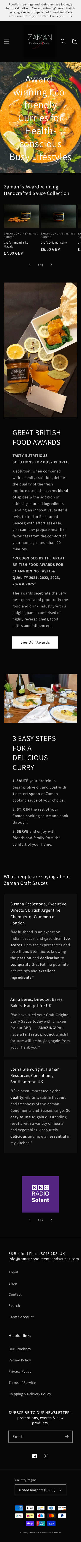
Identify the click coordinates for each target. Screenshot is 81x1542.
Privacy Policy (20, 1371)
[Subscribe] (66, 1436)
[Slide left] (30, 265)
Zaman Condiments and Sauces (45, 1532)
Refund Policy (20, 1360)
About (14, 1272)
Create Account (21, 1316)
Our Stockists (20, 1348)
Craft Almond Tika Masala (16, 244)
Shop (13, 1283)
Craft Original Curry (54, 242)
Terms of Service (22, 1382)
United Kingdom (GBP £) (37, 1490)
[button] (6, 41)
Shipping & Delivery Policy (30, 1393)
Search (14, 1305)
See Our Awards (35, 642)
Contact (15, 1294)
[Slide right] (51, 265)
